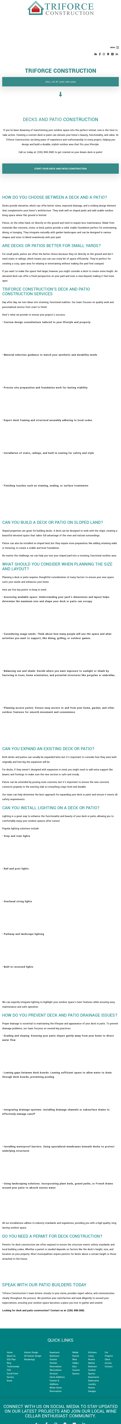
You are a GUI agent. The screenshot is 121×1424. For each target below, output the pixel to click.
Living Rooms (91, 1357)
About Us (11, 1356)
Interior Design (31, 1352)
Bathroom (54, 1356)
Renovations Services (56, 1372)
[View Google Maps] (108, 54)
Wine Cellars (75, 1361)
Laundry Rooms (92, 1386)
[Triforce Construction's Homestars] (112, 54)
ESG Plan (11, 1359)
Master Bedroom (92, 1365)
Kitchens (92, 1352)
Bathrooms (93, 1380)
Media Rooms (75, 1354)
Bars (74, 1366)
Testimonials (13, 1366)
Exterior (53, 1359)
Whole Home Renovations (56, 1389)
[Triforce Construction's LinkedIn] (117, 54)
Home (10, 1352)
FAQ (9, 1370)
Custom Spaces (76, 1372)
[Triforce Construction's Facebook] (100, 54)
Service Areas (10, 1379)
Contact (109, 1366)
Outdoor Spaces (92, 1372)
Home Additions (57, 1377)
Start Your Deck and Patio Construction (60, 168)
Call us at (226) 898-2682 (60, 81)
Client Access (108, 1361)
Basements (93, 1377)
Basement (55, 1352)
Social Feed (12, 1373)
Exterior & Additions (54, 1382)
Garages (92, 1391)
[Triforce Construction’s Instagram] (104, 54)
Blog (9, 1363)
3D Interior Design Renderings (32, 1357)
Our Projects (109, 1354)
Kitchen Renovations (56, 1365)
